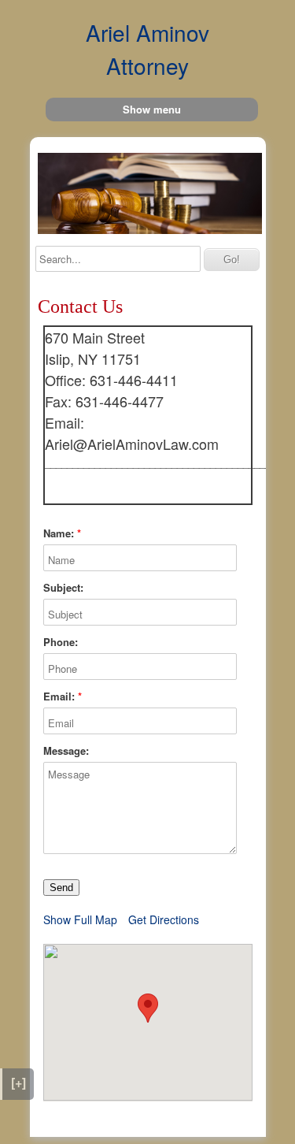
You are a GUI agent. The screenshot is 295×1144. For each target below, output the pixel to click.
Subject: (63, 588)
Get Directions (163, 919)
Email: (59, 696)
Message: (66, 751)
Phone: (60, 642)
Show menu (152, 109)
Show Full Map (80, 919)
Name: (58, 533)
